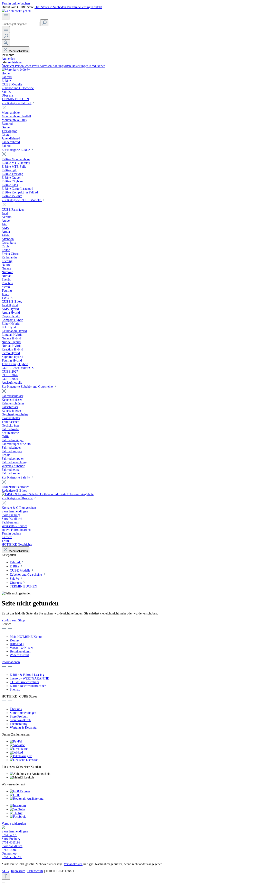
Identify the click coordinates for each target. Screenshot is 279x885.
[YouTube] (17, 809)
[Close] (3, 882)
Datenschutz (35, 871)
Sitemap (15, 689)
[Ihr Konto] (6, 43)
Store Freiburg (19, 716)
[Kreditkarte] (19, 748)
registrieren (15, 62)
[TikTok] (16, 813)
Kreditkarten (97, 66)
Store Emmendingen (23, 712)
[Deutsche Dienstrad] (24, 759)
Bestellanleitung (20, 651)
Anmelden (8, 58)
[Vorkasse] (17, 745)
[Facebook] (18, 816)
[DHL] (15, 795)
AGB (5, 871)
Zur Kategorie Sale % (16, 477)
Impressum (18, 871)
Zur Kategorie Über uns (17, 498)
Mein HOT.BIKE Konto (26, 636)
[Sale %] (48, 494)
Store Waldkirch (20, 720)
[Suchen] (44, 22)
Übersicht (8, 66)
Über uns (16, 709)
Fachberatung (18, 724)
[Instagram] (18, 805)
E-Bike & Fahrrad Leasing (27, 674)
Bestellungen (80, 66)
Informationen (11, 662)
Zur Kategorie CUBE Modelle (22, 200)
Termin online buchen (16, 3)
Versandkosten (73, 864)
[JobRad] (16, 752)
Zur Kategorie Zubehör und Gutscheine (28, 386)
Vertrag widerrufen (14, 823)
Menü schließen (18, 51)
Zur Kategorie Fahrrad (16, 103)
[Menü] (6, 16)
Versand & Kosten (21, 647)
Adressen (46, 66)
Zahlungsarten (62, 66)
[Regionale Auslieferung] (27, 798)
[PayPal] (16, 741)
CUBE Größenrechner (24, 682)
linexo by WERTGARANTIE (29, 678)
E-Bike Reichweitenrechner (28, 685)
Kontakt (15, 640)
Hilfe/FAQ (17, 644)
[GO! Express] (20, 791)
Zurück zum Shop (13, 620)
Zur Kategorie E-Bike (16, 150)
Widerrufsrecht (19, 655)
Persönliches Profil (27, 66)
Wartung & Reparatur (24, 727)
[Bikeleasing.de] (21, 756)
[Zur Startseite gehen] (16, 10)
